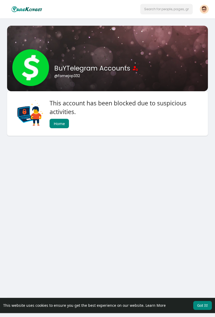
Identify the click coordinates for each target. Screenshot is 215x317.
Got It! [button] (202, 305)
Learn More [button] (156, 305)
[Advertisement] (107, 181)
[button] (166, 9)
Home (59, 123)
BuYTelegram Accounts (93, 68)
